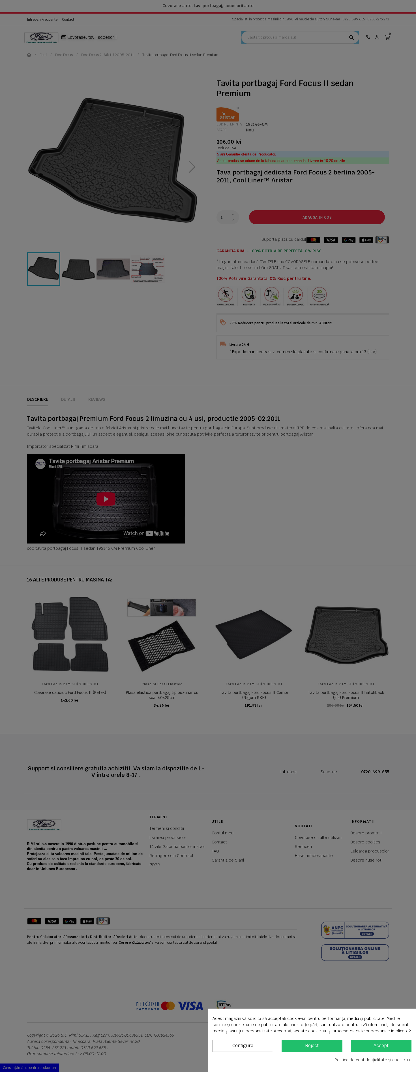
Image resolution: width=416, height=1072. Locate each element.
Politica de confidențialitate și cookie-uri (372, 1059)
